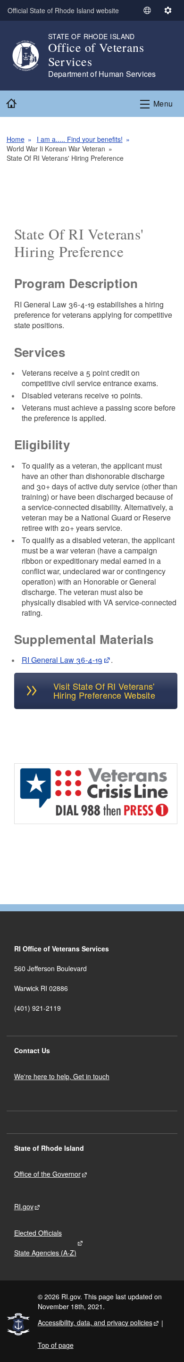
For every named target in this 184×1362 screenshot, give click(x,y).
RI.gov (23, 1206)
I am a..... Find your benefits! (80, 139)
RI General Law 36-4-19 (62, 659)
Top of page (56, 1345)
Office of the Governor (47, 1174)
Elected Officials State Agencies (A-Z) (45, 1242)
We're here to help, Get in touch (61, 1076)
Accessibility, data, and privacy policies (95, 1322)
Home (16, 139)
